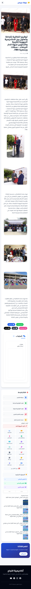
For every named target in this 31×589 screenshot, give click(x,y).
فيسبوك (10, 324)
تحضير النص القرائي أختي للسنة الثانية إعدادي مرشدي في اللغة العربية (15, 524)
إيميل (14, 328)
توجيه (9, 491)
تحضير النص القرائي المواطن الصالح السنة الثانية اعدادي (17, 498)
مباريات (21, 491)
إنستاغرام (22, 328)
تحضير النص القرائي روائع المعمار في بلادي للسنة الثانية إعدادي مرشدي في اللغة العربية (16, 515)
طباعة (6, 328)
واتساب (19, 324)
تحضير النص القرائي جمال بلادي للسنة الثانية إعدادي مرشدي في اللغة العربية (16, 507)
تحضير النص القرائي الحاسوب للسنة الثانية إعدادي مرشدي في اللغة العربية (16, 533)
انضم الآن (23, 554)
